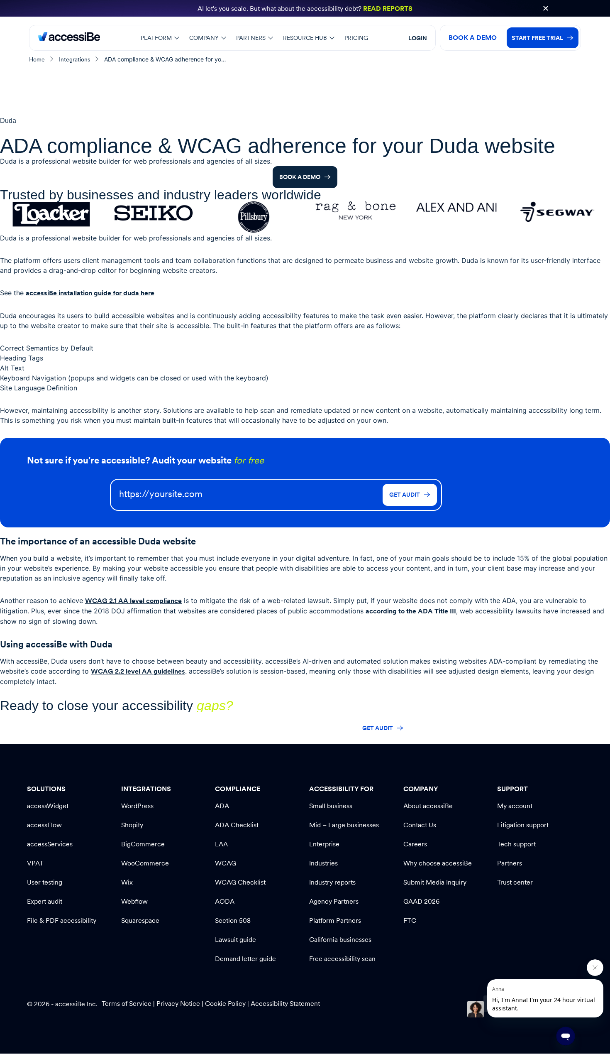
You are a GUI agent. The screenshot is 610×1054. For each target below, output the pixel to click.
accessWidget (47, 806)
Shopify (132, 825)
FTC (409, 920)
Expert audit (44, 901)
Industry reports (332, 882)
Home (37, 59)
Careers (415, 844)
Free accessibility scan (342, 959)
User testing (44, 882)
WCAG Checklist (240, 882)
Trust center (515, 882)
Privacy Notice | (180, 1003)
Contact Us (419, 825)
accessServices (50, 844)
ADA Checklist (237, 825)
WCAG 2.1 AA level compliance (133, 601)
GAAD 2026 (421, 901)
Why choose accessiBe (437, 863)
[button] (545, 8)
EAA (221, 844)
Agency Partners (334, 901)
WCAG (225, 863)
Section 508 (233, 920)
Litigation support (523, 825)
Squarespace (140, 920)
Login (417, 38)
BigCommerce (143, 844)
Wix (127, 882)
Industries (323, 863)
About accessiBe (428, 806)
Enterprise (324, 844)
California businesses (340, 940)
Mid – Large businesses (344, 825)
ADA (222, 806)
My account (514, 806)
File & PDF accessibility (61, 920)
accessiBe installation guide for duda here (90, 293)
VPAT (35, 863)
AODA (224, 901)
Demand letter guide (245, 959)
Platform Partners (335, 920)
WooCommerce (145, 863)
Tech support (516, 844)
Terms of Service (127, 1003)
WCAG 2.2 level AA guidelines (138, 671)
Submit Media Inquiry (434, 882)
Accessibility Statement (285, 1003)
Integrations (74, 59)
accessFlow (44, 825)
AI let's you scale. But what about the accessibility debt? (305, 8)
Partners (509, 863)
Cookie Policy (225, 1003)
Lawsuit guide (235, 940)
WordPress (137, 806)
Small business (330, 806)
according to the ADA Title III (411, 611)
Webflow (134, 901)
